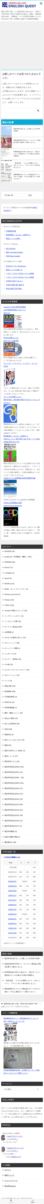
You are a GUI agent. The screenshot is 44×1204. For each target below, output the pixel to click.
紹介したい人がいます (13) (14, 740)
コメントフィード (11, 1180)
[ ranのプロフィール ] (14, 1136)
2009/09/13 (12, 924)
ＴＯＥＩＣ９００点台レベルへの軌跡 (20, 277)
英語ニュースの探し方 (14, 270)
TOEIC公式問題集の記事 (13, 503)
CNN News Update (13, 256)
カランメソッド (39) (11, 643)
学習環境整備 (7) (10, 708)
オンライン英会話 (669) (13, 627)
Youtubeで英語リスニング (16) (15, 611)
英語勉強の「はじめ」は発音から (18, 235)
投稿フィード (9, 1175)
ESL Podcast (10, 248)
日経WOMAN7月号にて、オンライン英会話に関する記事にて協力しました (26, 141)
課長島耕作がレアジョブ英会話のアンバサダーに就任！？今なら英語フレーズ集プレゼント (26, 177)
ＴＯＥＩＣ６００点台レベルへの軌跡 (20, 273)
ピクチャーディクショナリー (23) (16, 670)
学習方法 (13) (9, 702)
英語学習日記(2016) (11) (13, 821)
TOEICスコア (16, 1157)
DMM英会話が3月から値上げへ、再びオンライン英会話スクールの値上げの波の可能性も (26, 154)
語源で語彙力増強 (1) (12, 837)
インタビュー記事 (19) (12, 621)
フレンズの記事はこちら (13, 397)
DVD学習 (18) (9, 551)
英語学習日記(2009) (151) (14, 783)
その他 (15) (8, 664)
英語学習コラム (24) (11, 761)
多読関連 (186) (9, 691)
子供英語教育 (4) (10, 697)
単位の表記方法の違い (14, 288)
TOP (20, 1004)
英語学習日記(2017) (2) (13, 826)
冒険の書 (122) (9, 686)
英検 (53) (7, 745)
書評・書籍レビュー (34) (13, 713)
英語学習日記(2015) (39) (13, 815)
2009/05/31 (12, 919)
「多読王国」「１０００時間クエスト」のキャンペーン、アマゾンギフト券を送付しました (26, 165)
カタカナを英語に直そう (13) (15, 637)
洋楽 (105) (8, 729)
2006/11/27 (12, 895)
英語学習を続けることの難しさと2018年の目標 (26, 130)
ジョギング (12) (10, 654)
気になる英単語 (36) (11, 724)
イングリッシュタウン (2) (13, 616)
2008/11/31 (12, 909)
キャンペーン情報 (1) (12, 648)
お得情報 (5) (9, 632)
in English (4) (9, 573)
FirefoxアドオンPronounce (16, 266)
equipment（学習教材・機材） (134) (18, 557)
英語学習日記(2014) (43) (13, 810)
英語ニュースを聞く (13, 238)
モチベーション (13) (11, 675)
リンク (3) (8, 681)
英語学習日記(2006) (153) (14, 767)
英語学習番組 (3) (10, 831)
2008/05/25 (12, 905)
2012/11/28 (12, 933)
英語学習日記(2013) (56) (13, 804)
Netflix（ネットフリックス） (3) (16, 589)
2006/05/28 (12, 886)
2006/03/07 (12, 881)
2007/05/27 (12, 900)
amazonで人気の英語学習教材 (15, 307)
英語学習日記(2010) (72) (13, 788)
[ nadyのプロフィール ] (15, 1148)
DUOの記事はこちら (11, 338)
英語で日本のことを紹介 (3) (14, 751)
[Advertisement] (22, 44)
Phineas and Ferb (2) (12, 594)
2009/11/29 (12, 928)
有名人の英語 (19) (11, 718)
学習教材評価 (11, 231)
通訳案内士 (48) (10, 842)
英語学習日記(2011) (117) (13, 794)
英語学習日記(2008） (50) (14, 777)
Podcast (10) (9, 600)
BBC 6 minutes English (14, 252)
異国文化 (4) (9, 734)
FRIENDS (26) (9, 562)
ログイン (7, 1170)
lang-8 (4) (8, 578)
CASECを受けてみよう (14, 281)
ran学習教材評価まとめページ (15, 310)
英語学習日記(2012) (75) (13, 799)
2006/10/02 (12, 891)
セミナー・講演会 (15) (12, 659)
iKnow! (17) (8, 567)
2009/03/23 (12, 914)
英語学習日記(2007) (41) (13, 772)
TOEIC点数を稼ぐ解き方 (15, 285)
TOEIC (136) (9, 605)
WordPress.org (10, 1186)
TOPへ (33, 1202)
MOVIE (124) (9, 584)
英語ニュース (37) (11, 756)
